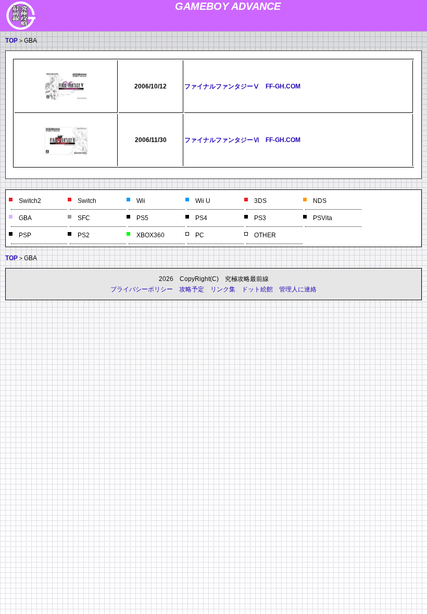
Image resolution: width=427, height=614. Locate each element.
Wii (140, 200)
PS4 (201, 218)
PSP (25, 235)
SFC (84, 218)
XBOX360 (150, 235)
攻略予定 (191, 289)
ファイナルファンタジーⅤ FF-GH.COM (242, 86)
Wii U (202, 200)
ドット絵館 (257, 289)
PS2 (84, 235)
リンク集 (222, 289)
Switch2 (30, 200)
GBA (25, 218)
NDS (319, 200)
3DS (260, 200)
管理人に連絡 (298, 289)
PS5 (142, 218)
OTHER (265, 235)
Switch (87, 200)
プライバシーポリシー (141, 289)
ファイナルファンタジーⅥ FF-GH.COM (242, 140)
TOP (11, 40)
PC (199, 235)
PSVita (322, 218)
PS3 (260, 218)
